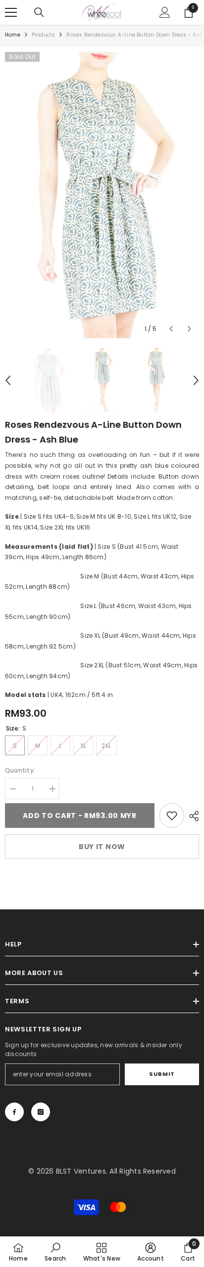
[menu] (11, 12)
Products (43, 35)
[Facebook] (14, 1112)
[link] (171, 815)
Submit (161, 1074)
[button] (171, 328)
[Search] (39, 12)
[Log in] (164, 12)
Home (12, 35)
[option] (102, 195)
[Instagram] (40, 1112)
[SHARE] (191, 816)
